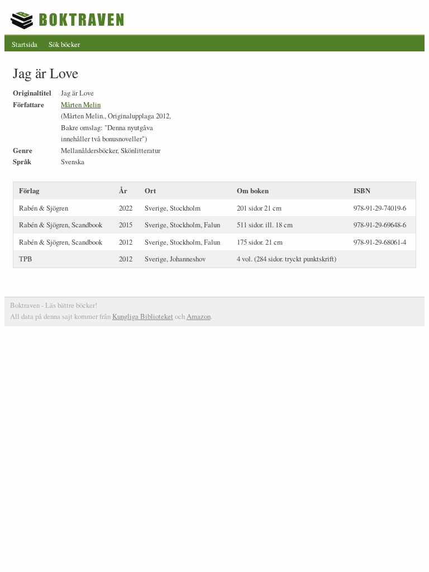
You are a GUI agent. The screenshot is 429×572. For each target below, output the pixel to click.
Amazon (199, 316)
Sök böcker (64, 44)
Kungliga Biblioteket (142, 316)
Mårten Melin (81, 104)
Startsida (24, 44)
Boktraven (68, 20)
